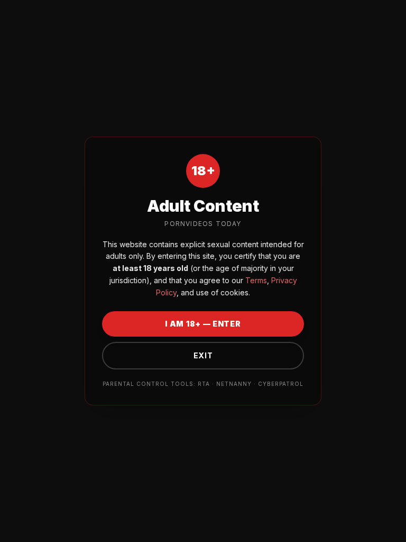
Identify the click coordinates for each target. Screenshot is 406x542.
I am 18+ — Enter (203, 323)
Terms (255, 280)
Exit (203, 355)
